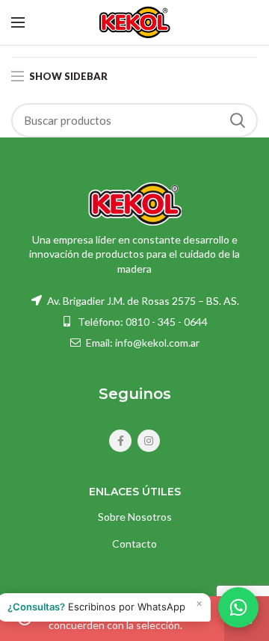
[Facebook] (120, 441)
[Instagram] (148, 441)
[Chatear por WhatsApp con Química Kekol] (238, 607)
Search (237, 120)
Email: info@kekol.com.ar (142, 342)
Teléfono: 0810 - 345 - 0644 (143, 321)
